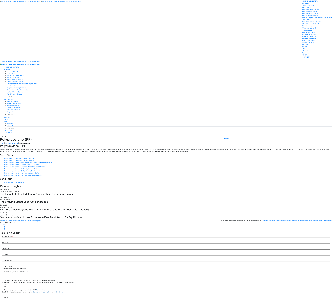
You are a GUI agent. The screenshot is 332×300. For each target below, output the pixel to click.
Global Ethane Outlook (14, 77)
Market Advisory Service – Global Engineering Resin (20, 169)
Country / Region (8, 266)
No (5, 286)
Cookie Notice (58, 292)
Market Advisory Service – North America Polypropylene (22, 175)
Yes (5, 284)
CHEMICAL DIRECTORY (310, 1)
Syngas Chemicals (13, 112)
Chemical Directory (11, 143)
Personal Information (292, 220)
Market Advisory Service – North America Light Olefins (21, 173)
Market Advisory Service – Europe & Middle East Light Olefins (23, 167)
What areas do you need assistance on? (15, 272)
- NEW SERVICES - (13, 71)
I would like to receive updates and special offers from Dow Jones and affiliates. (28, 280)
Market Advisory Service (15, 92)
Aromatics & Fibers (13, 101)
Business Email (7, 236)
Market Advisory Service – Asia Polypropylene (18, 160)
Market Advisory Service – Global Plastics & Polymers (21, 171)
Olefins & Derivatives (13, 108)
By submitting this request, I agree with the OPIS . (32, 291)
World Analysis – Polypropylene (13, 182)
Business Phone (7, 260)
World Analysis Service (14, 94)
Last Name (6, 248)
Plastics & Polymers (13, 110)
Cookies (283, 220)
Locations (10, 125)
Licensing (302, 220)
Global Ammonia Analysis (15, 75)
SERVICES (305, 3)
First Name (6, 242)
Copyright (308, 220)
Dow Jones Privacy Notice (41, 292)
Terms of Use (266, 220)
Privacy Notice (275, 220)
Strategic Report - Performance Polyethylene (22, 84)
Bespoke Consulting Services (16, 88)
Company (6, 254)
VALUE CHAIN (307, 30)
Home (2, 143)
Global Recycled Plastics (15, 81)
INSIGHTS (305, 44)
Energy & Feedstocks (14, 103)
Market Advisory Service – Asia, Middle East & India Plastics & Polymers (27, 162)
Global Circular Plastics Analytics (18, 90)
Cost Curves (11, 73)
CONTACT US (7, 133)
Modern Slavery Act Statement (322, 220)
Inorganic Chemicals (13, 105)
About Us (10, 123)
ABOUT (305, 49)
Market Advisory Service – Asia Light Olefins (18, 158)
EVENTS (305, 47)
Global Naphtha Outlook (15, 79)
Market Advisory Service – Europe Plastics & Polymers (21, 165)
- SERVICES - (11, 86)
